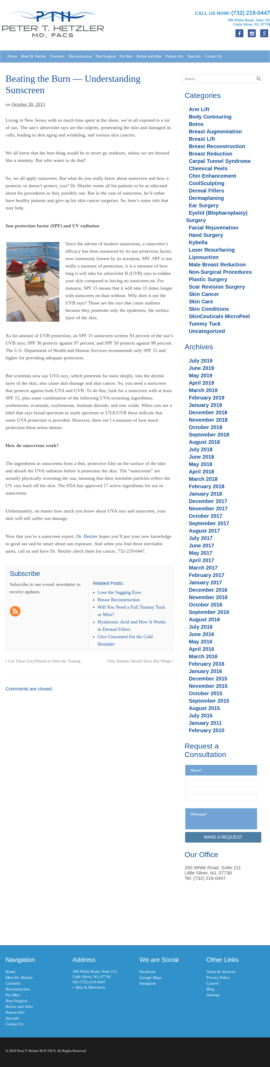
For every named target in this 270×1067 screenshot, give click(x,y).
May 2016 (200, 642)
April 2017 (201, 560)
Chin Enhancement (212, 176)
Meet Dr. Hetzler (33, 56)
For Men (126, 56)
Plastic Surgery (208, 279)
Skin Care (201, 301)
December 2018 (208, 412)
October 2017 (205, 516)
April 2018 (201, 471)
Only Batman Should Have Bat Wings (139, 661)
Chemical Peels (208, 168)
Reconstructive (80, 56)
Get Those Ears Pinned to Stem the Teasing (43, 661)
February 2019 (206, 398)
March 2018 (203, 479)
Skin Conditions (209, 309)
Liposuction (204, 257)
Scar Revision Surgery (217, 287)
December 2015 (208, 678)
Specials (194, 56)
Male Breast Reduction (217, 264)
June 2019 (201, 368)
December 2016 (208, 590)
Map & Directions (90, 987)
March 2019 (203, 390)
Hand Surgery (206, 235)
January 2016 (205, 671)
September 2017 (209, 523)
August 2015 (204, 708)
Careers (212, 983)
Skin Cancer (204, 294)
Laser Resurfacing (212, 250)
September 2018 (209, 435)
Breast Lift (202, 139)
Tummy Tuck (205, 324)
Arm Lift (199, 109)
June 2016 (201, 634)
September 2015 (209, 701)
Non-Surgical (105, 56)
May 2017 (200, 553)
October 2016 (205, 605)
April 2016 (201, 649)
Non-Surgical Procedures (220, 272)
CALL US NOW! (232, 13)
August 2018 (204, 442)
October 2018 (205, 427)
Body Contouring (210, 117)
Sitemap (213, 995)
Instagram (147, 983)
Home (12, 56)
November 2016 (208, 597)
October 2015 (205, 693)
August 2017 (204, 531)
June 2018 (201, 457)
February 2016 (206, 664)
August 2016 (204, 619)
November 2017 (208, 508)
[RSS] (16, 611)
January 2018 (205, 494)
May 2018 (200, 464)
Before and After (149, 56)
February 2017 (206, 575)
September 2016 (209, 612)
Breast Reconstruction (217, 146)
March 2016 (203, 656)
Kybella (198, 242)
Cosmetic (57, 56)
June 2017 (201, 545)
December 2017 (208, 501)
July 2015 (201, 715)
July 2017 (201, 538)
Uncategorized (207, 331)
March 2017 (203, 568)
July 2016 (201, 627)
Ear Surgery (204, 205)
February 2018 (206, 486)
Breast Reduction (210, 154)
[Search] (259, 78)
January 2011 (205, 723)
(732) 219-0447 (93, 982)
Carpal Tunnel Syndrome (220, 161)
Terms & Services (220, 972)
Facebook (147, 972)
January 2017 (205, 582)
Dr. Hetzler (87, 536)
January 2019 (205, 405)
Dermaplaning (206, 198)
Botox (196, 124)
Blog (210, 989)
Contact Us (213, 56)
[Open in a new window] (264, 33)
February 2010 (206, 730)
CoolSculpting (206, 183)
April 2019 (201, 383)
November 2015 (208, 686)
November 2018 (208, 420)
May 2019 (200, 375)
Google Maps (150, 977)
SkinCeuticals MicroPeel (219, 316)
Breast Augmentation (215, 131)
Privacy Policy (218, 977)
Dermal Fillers (206, 191)
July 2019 (201, 361)
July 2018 (201, 449)
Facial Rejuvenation (213, 228)
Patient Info (174, 56)
